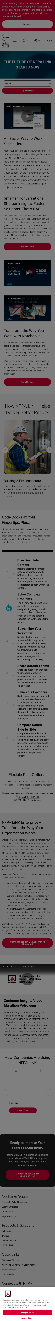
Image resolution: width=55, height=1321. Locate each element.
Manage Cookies (27, 1318)
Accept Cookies (27, 1313)
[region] (27, 1303)
